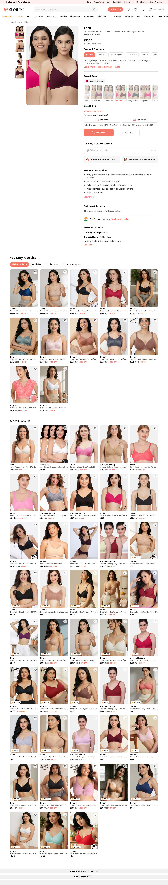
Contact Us (117, 2)
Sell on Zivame (141, 2)
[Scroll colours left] (86, 93)
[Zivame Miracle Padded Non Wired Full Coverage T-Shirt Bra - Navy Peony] (24, 288)
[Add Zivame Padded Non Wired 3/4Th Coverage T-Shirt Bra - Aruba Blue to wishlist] (125, 863)
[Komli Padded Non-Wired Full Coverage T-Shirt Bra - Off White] (24, 444)
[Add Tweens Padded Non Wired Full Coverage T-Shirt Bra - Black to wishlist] (155, 476)
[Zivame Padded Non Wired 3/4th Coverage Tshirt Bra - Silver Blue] (24, 336)
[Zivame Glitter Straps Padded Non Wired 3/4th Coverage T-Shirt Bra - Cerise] (114, 288)
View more (89, 196)
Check (153, 150)
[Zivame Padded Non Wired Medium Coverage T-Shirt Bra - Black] (24, 540)
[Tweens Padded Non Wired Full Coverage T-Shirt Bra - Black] (144, 492)
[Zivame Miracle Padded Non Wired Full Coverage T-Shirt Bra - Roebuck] (54, 288)
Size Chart (104, 120)
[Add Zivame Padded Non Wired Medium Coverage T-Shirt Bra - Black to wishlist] (35, 525)
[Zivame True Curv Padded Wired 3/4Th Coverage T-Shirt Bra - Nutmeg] (144, 336)
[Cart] (143, 9)
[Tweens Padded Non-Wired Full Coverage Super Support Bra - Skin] (54, 540)
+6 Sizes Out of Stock (93, 111)
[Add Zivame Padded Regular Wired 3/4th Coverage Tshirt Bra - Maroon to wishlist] (155, 573)
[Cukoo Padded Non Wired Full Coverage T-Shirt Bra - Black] (84, 444)
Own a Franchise (156, 2)
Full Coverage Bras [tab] (73, 264)
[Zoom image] (52, 65)
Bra (18, 22)
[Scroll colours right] (155, 93)
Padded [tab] (89, 55)
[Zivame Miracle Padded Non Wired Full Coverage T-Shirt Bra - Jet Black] (144, 288)
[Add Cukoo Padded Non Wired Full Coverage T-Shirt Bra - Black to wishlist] (95, 428)
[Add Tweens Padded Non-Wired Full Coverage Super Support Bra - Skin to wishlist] (65, 525)
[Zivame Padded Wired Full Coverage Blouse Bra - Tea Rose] (24, 384)
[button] (94, 9)
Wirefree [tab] (101, 55)
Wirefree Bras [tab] (54, 264)
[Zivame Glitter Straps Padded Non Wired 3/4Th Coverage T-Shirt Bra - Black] (84, 288)
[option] (19, 32)
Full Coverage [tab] (116, 55)
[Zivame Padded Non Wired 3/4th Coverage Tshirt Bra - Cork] (84, 336)
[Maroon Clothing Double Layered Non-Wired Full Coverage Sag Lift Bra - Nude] (114, 444)
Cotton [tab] (145, 55)
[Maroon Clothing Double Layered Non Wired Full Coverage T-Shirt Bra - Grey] (54, 492)
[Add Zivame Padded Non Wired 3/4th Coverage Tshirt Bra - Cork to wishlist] (95, 320)
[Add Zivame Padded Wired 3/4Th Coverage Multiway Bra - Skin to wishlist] (125, 573)
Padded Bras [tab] (37, 264)
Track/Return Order (102, 2)
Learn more (89, 66)
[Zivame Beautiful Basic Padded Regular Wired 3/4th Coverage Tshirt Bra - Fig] (84, 540)
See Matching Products (109, 66)
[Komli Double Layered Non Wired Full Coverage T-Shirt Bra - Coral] (144, 444)
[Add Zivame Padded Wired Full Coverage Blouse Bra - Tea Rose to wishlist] (35, 369)
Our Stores (128, 2)
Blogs (89, 2)
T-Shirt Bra (26, 22)
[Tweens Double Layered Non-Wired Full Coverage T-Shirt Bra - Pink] (24, 492)
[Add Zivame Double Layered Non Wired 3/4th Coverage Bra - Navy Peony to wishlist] (155, 766)
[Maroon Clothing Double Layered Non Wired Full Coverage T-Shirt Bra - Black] (84, 492)
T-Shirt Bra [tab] (132, 55)
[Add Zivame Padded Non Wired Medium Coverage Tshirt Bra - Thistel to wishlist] (35, 718)
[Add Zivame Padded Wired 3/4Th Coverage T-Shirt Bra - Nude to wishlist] (65, 718)
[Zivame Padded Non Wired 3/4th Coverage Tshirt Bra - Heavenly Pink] (54, 336)
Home (12, 22)
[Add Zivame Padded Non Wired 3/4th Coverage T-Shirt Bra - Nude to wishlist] (65, 621)
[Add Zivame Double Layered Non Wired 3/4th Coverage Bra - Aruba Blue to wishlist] (65, 815)
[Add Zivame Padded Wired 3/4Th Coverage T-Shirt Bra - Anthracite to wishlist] (95, 573)
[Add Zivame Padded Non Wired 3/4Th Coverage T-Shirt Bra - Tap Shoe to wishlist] (35, 573)
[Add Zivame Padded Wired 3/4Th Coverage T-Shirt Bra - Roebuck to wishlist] (65, 863)
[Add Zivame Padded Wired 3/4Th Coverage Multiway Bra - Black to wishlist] (95, 863)
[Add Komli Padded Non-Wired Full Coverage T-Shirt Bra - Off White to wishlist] (35, 428)
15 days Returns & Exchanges (142, 159)
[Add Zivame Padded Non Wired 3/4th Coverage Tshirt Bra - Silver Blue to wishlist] (35, 320)
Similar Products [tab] (19, 264)
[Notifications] (128, 9)
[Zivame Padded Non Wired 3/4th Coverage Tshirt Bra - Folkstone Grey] (114, 336)
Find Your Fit (142, 120)
